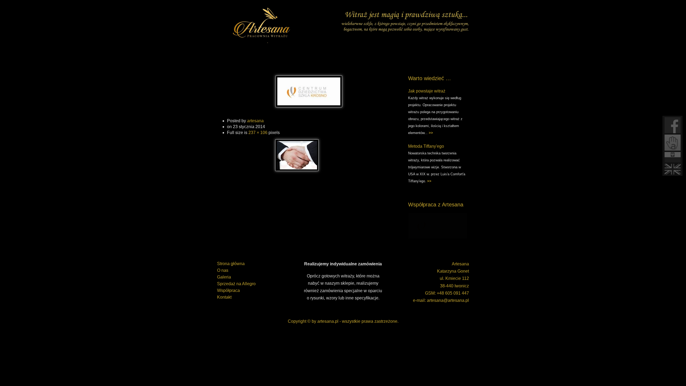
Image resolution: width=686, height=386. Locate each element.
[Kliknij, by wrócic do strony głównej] (262, 24)
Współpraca (228, 290)
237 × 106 (257, 132)
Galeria (224, 277)
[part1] (308, 105)
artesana (255, 120)
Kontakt (224, 297)
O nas (222, 270)
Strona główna (231, 263)
